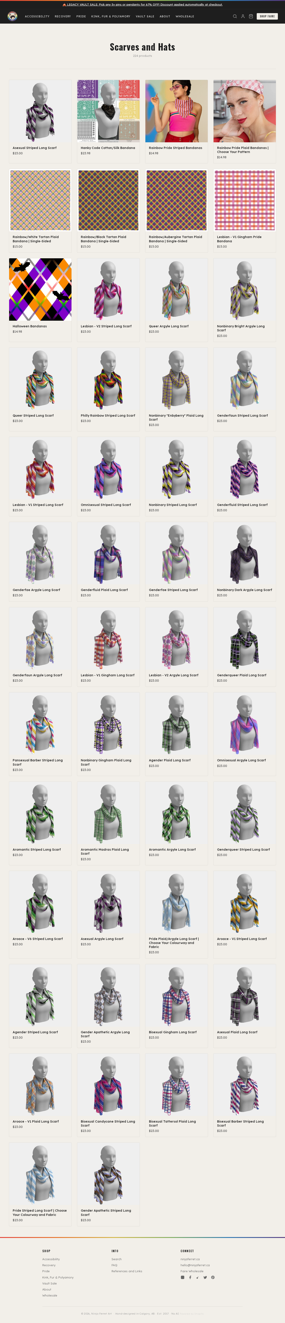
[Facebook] (190, 1277)
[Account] (243, 16)
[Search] (235, 16)
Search (117, 1259)
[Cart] (251, 16)
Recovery (63, 16)
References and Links (127, 1271)
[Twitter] (205, 1277)
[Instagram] (183, 1277)
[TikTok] (198, 1277)
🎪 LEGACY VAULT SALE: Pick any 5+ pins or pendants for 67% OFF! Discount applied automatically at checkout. (143, 4)
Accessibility (37, 16)
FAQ (114, 1265)
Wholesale (185, 16)
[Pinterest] (213, 1277)
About (165, 16)
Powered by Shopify (192, 1313)
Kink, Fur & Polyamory (110, 16)
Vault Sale (145, 16)
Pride (81, 16)
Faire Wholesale (192, 1271)
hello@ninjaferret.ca (195, 1265)
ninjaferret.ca (190, 1259)
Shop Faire (267, 16)
